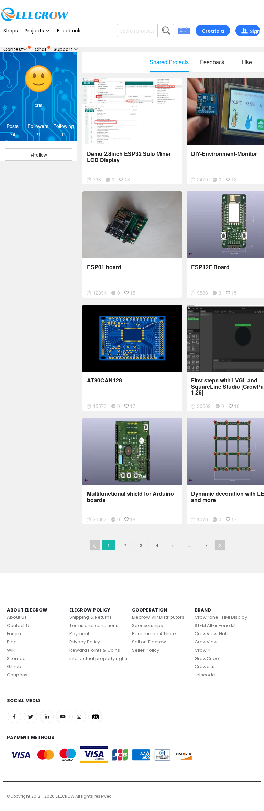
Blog (12, 642)
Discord (95, 716)
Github (14, 666)
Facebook (14, 716)
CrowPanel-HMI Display (221, 617)
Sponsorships (147, 625)
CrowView (206, 642)
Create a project (213, 31)
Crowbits (205, 666)
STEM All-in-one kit (215, 625)
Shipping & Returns (90, 617)
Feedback (68, 30)
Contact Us (19, 625)
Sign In (252, 32)
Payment (79, 633)
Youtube (63, 716)
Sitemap (16, 658)
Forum (14, 633)
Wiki (11, 650)
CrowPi (202, 650)
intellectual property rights (99, 658)
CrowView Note (212, 633)
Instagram (79, 716)
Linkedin (47, 716)
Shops (10, 30)
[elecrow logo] (34, 14)
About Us (17, 617)
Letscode (205, 675)
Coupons (17, 675)
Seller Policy (145, 650)
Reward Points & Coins (94, 650)
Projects (35, 30)
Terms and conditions (93, 625)
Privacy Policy (84, 642)
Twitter (30, 716)
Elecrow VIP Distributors (158, 617)
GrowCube (207, 658)
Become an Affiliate (154, 633)
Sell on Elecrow (149, 642)
